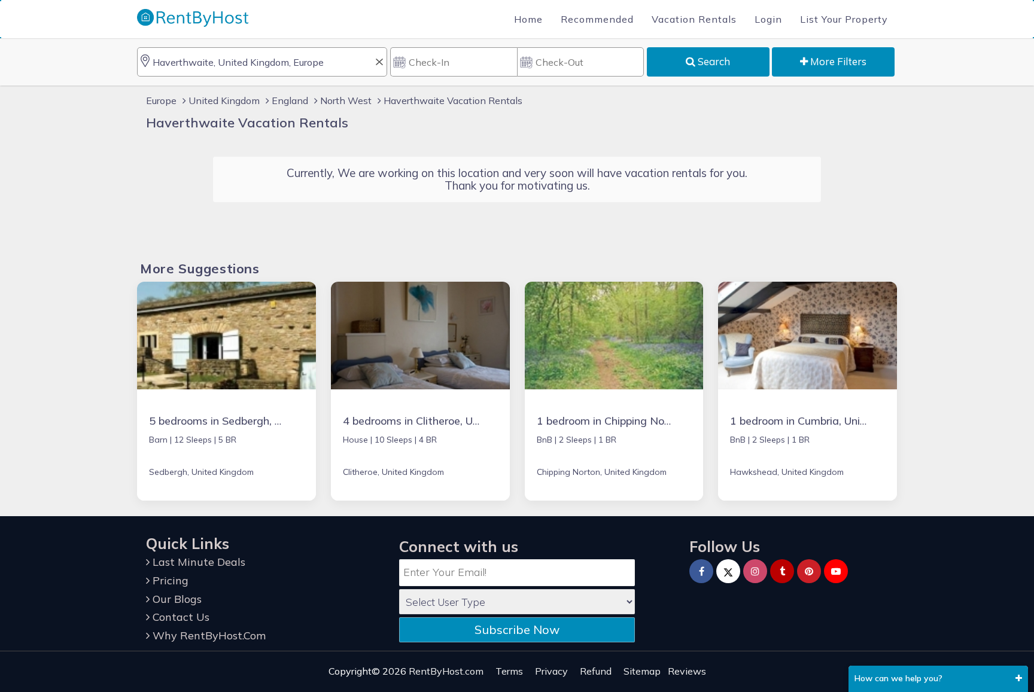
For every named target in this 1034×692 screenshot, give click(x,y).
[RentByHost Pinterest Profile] (809, 571)
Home (528, 19)
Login (768, 19)
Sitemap (642, 671)
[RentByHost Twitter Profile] (728, 571)
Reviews (687, 671)
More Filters (837, 61)
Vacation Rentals (694, 19)
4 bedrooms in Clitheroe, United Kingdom (444, 421)
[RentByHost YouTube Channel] (836, 571)
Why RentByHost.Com (208, 635)
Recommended (597, 19)
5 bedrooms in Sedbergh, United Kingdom (252, 421)
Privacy (551, 671)
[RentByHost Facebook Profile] (701, 571)
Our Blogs (176, 599)
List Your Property (844, 19)
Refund (596, 671)
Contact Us (179, 617)
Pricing (169, 580)
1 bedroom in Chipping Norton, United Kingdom (653, 421)
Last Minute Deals (197, 562)
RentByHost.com (446, 671)
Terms (509, 671)
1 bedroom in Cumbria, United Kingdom (827, 421)
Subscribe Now (517, 629)
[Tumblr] (782, 571)
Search (712, 61)
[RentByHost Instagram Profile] (755, 571)
